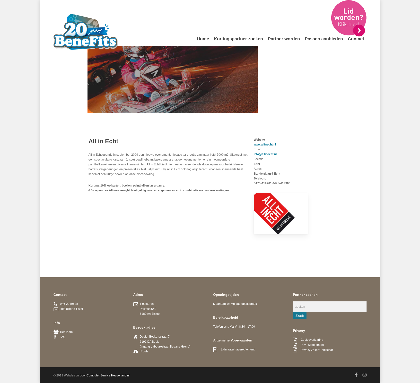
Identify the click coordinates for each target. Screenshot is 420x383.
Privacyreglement (310, 345)
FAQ (60, 337)
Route (144, 351)
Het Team (66, 332)
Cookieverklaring (310, 339)
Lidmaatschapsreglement (235, 349)
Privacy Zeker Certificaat (315, 350)
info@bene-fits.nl (70, 309)
